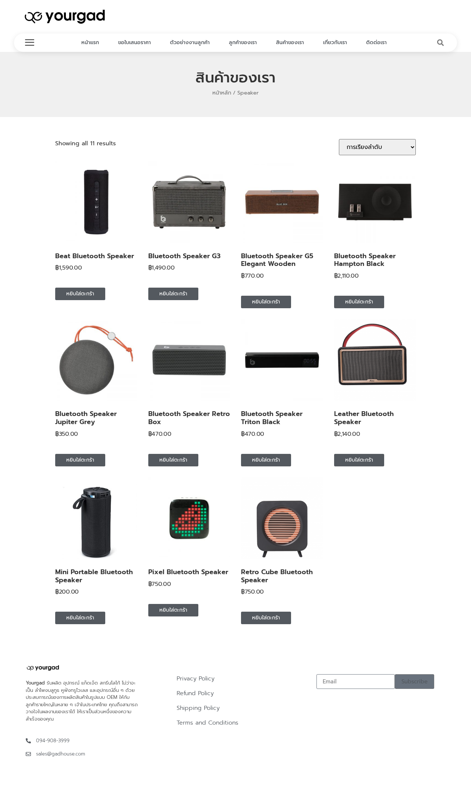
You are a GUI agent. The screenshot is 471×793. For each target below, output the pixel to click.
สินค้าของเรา (290, 42)
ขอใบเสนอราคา (134, 42)
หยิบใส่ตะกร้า (80, 294)
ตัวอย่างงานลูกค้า (190, 42)
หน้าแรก (90, 42)
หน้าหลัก (221, 93)
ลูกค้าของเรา (243, 42)
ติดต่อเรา (376, 42)
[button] (441, 43)
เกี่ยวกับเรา (335, 42)
